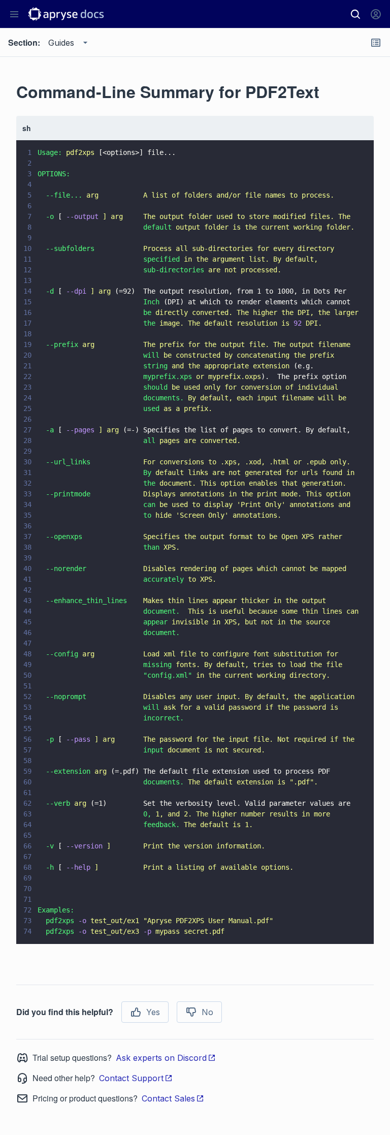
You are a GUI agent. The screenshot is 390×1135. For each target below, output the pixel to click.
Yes (153, 1012)
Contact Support (131, 1078)
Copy (351, 927)
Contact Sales (168, 1098)
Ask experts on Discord (161, 1058)
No (207, 1012)
